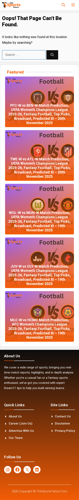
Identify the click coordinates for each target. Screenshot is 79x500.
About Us (15, 416)
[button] (63, 5)
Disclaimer (62, 423)
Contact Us (63, 416)
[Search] (52, 55)
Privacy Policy (65, 431)
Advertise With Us (21, 431)
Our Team (16, 438)
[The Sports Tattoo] (11, 5)
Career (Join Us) (20, 423)
